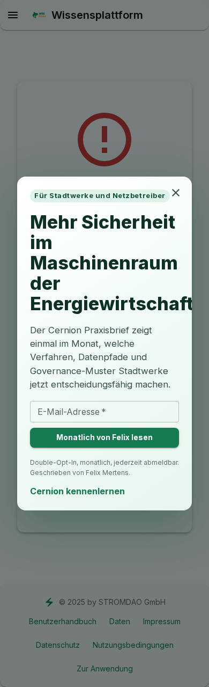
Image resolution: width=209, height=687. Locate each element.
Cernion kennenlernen (77, 491)
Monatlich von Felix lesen (104, 437)
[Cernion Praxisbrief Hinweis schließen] (175, 192)
